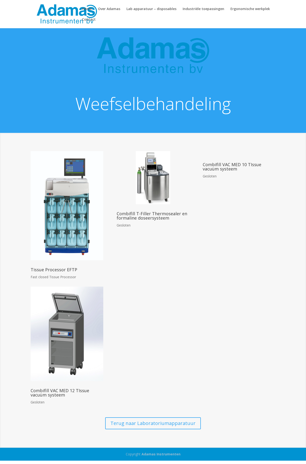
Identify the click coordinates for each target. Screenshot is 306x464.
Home (87, 9)
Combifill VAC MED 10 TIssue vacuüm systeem (232, 167)
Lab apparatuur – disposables (151, 9)
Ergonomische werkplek (250, 9)
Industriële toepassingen (203, 9)
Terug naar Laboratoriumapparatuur (153, 423)
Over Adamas (109, 9)
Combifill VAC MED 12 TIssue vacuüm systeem (60, 393)
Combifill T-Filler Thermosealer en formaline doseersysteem (152, 216)
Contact (89, 20)
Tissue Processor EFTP (54, 269)
